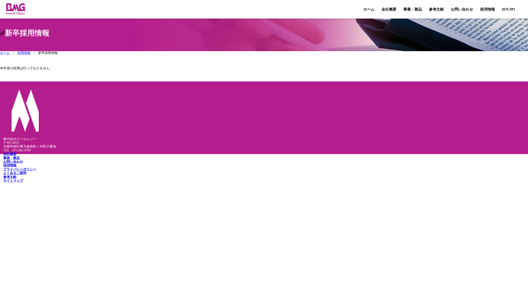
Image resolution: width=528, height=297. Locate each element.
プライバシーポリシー (19, 169)
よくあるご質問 (14, 173)
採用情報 (24, 53)
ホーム (5, 53)
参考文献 (9, 177)
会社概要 (9, 154)
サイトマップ (13, 180)
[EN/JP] (508, 9)
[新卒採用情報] (2, 33)
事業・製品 (11, 158)
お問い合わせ (13, 161)
